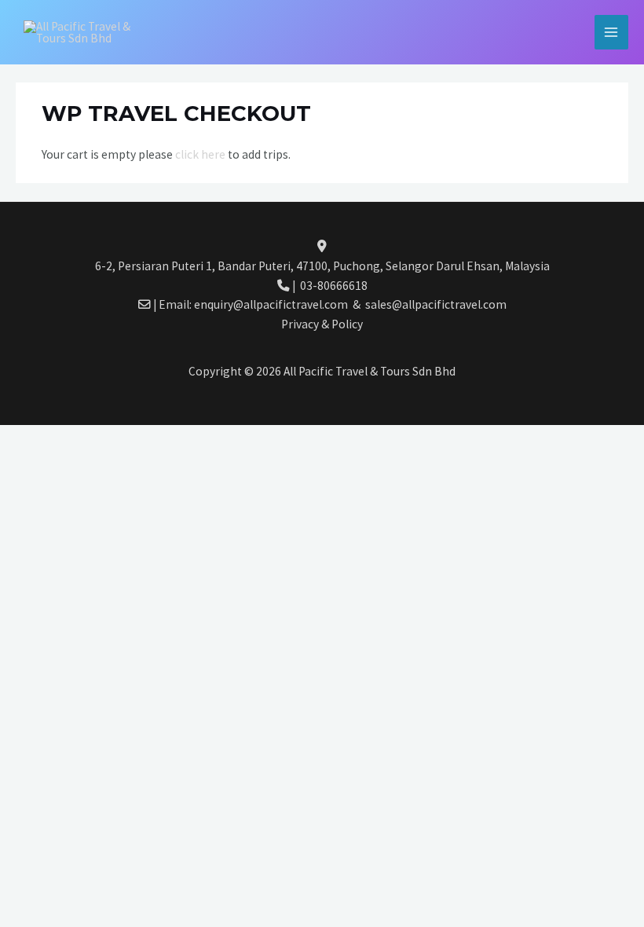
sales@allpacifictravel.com (436, 304)
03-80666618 (334, 285)
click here (201, 154)
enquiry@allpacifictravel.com (273, 304)
